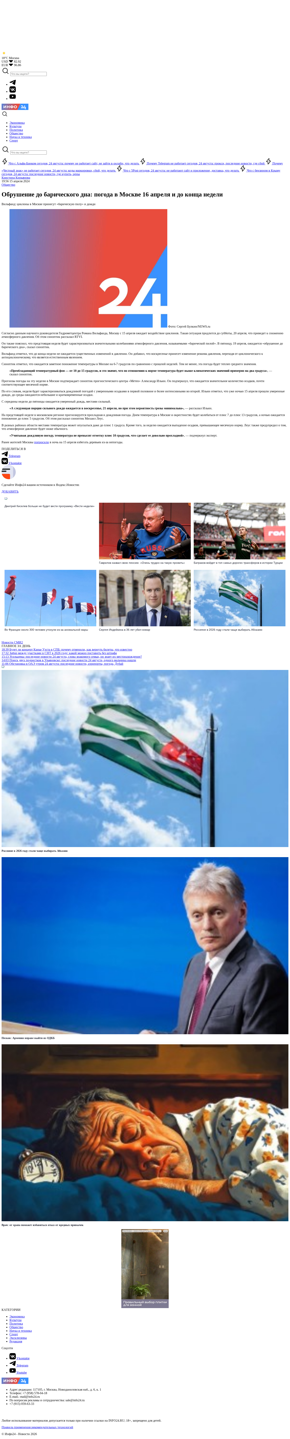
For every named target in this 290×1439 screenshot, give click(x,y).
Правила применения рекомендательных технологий (37, 1427)
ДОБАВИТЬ (10, 491)
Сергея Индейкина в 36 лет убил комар (124, 629)
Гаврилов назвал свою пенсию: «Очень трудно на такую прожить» (142, 562)
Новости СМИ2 (12, 642)
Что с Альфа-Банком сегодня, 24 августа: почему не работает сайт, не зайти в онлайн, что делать (74, 163)
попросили (41, 442)
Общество (8, 184)
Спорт (13, 1334)
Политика (16, 1323)
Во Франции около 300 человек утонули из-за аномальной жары (46, 629)
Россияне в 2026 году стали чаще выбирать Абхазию (228, 629)
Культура (15, 1320)
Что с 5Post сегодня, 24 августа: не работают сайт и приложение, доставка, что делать (181, 170)
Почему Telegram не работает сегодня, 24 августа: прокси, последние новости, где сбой (205, 163)
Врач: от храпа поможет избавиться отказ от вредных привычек (42, 1225)
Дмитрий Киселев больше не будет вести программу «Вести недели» (49, 506)
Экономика (17, 1316)
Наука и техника (20, 1330)
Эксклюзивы (18, 1337)
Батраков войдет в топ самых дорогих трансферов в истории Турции (238, 562)
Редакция (15, 1341)
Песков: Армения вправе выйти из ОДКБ (28, 1038)
